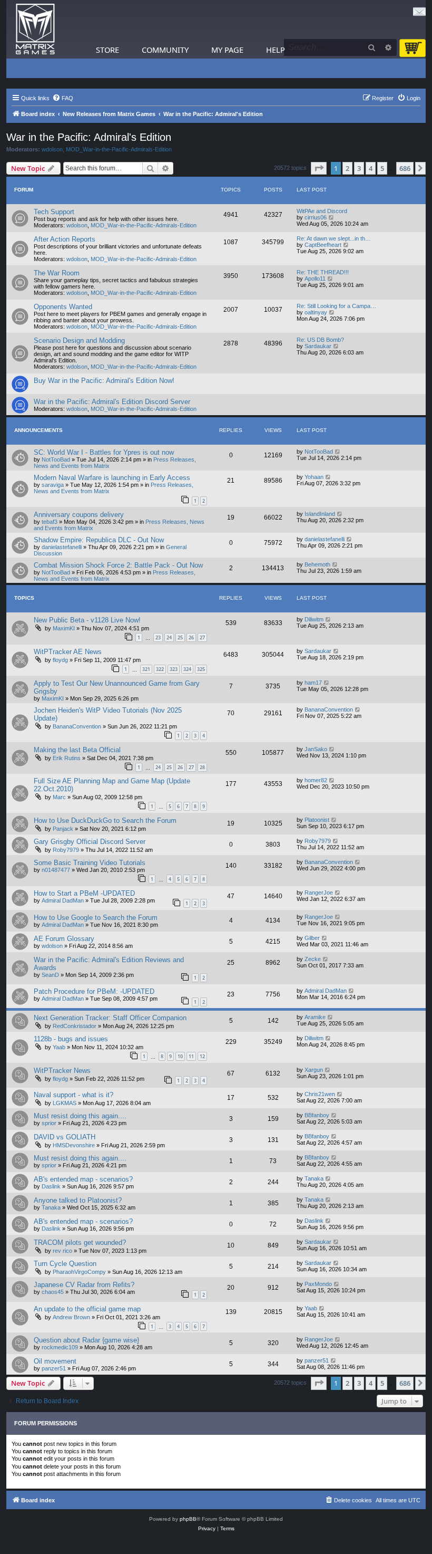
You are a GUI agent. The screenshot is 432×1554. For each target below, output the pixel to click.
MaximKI (64, 628)
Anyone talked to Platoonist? (78, 1200)
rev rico (62, 1251)
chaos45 (53, 1292)
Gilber (312, 938)
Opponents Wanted (63, 307)
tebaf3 (49, 522)
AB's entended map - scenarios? (83, 1179)
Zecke (313, 959)
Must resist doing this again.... (80, 1116)
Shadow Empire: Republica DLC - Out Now (99, 540)
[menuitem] (62, 98)
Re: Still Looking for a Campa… (336, 306)
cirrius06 (316, 217)
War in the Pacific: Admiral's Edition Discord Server (112, 402)
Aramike (315, 1017)
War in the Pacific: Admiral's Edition (88, 137)
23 (158, 637)
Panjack (63, 829)
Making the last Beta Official (77, 750)
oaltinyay (316, 312)
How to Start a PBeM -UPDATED (84, 893)
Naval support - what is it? (73, 1095)
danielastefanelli (62, 547)
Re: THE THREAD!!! (323, 272)
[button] (319, 168)
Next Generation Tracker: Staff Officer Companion (110, 1018)
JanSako (316, 749)
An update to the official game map (87, 1309)
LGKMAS (64, 1103)
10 (180, 1056)
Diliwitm (314, 619)
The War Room (57, 273)
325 (201, 669)
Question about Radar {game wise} (86, 1340)
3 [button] (359, 168)
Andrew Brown (71, 1317)
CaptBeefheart (323, 245)
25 (180, 637)
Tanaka (314, 1178)
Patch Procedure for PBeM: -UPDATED (94, 991)
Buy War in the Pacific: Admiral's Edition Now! (104, 381)
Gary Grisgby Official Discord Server (89, 842)
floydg (60, 660)
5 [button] (382, 168)
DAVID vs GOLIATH (64, 1137)
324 (187, 669)
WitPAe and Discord (322, 211)
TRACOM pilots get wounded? (80, 1242)
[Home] (35, 29)
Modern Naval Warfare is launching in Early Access (112, 478)
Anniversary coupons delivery (79, 515)
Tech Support (54, 212)
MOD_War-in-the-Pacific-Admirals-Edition (119, 149)
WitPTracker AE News (68, 652)
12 (202, 1056)
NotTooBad (56, 459)
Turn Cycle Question (65, 1264)
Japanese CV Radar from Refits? (84, 1285)
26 (191, 637)
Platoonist (317, 820)
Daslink (51, 1186)
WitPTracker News (62, 1071)
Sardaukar (318, 346)
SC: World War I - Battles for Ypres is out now (104, 452)
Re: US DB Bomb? (320, 340)
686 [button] (404, 168)
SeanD (50, 975)
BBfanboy (317, 1115)
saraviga (53, 485)
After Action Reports (64, 239)
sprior (49, 1123)
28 (202, 767)
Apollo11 (315, 278)
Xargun (314, 1070)
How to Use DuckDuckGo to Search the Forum (105, 820)
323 (174, 669)
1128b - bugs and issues (71, 1039)
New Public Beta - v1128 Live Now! (87, 620)
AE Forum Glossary (64, 939)
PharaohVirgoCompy (79, 1272)
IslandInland (320, 514)
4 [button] (370, 168)
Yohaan (314, 477)
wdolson (52, 149)
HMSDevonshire (74, 1145)
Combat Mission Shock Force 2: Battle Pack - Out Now (118, 565)
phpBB (188, 1519)
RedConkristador (74, 1026)
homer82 (316, 780)
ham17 (313, 682)
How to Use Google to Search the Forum (96, 918)
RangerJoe (319, 892)
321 (146, 669)
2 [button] (347, 168)
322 (160, 669)
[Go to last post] (338, 451)
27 (202, 637)
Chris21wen (320, 1094)
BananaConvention (77, 726)
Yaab (59, 1047)
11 (191, 1056)
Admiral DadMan (63, 900)
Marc (59, 797)
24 (169, 637)
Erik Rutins (67, 758)
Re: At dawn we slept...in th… (334, 238)
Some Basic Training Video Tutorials (89, 863)
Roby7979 (66, 850)
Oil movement (55, 1361)
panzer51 (54, 1368)
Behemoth (317, 564)
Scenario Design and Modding (79, 340)
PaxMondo (318, 1284)
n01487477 (56, 870)
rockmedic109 (60, 1347)
